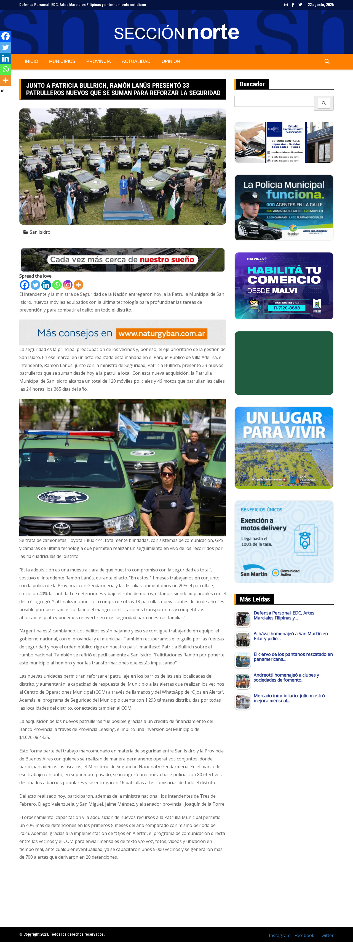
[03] (284, 142)
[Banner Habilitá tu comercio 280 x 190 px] (284, 285)
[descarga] (284, 447)
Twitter (300, 4)
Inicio (31, 61)
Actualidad (136, 61)
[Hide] (2, 91)
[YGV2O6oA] (284, 207)
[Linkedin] (46, 285)
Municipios (62, 61)
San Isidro (40, 232)
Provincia (98, 61)
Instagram (286, 4)
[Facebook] (25, 285)
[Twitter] (35, 285)
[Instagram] (68, 285)
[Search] (324, 103)
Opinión (171, 61)
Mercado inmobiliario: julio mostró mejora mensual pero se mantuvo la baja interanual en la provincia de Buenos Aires (119, 4)
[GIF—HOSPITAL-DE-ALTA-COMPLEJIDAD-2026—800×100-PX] (122, 259)
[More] (78, 285)
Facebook (293, 4)
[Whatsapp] (57, 285)
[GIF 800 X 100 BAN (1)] (122, 332)
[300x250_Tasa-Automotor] (284, 541)
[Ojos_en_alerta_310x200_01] (284, 363)
